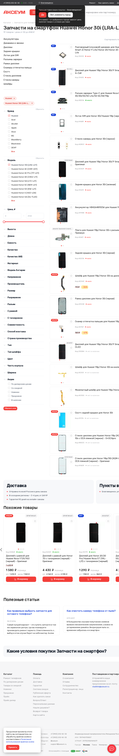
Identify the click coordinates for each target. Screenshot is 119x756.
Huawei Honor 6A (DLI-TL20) (24, 197)
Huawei (14, 116)
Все (13, 151)
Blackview (16, 143)
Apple (14, 128)
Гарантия (37, 685)
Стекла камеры (11, 80)
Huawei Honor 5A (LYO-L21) (23, 181)
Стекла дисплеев (12, 75)
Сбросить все (10, 408)
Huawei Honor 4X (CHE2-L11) (24, 177)
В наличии (16, 400)
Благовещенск (47, 3)
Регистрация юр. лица (73, 689)
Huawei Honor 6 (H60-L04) (23, 193)
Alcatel (14, 124)
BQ (12, 135)
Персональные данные (44, 704)
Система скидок (40, 689)
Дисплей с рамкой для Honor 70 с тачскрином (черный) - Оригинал (58, 558)
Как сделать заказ (106, 3)
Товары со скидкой (12, 685)
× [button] (14, 98)
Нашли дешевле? (41, 708)
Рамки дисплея (11, 63)
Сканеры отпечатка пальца (17, 67)
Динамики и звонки (13, 43)
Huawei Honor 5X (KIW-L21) (23, 189)
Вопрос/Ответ (39, 700)
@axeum (54, 741)
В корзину (22, 579)
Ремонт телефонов (12, 678)
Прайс (6, 696)
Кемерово (103, 745)
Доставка (37, 682)
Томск (94, 745)
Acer (13, 119)
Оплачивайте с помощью (59, 751)
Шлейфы (7, 84)
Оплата (36, 678)
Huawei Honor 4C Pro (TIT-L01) (25, 173)
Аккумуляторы (11, 39)
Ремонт (92, 3)
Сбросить (40, 109)
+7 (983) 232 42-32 (11, 3)
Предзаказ (16, 396)
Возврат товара (40, 711)
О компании (68, 678)
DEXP (13, 147)
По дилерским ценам (21, 384)
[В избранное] (71, 47)
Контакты (67, 693)
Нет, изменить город (60, 15)
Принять (12, 747)
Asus (13, 131)
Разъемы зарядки (12, 59)
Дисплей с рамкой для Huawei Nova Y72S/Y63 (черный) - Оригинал (17, 558)
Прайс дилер (9, 700)
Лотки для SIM (11, 55)
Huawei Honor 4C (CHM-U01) (24, 169)
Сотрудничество (70, 685)
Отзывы (66, 682)
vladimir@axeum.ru (100, 686)
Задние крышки (11, 51)
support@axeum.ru (58, 744)
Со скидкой (16, 388)
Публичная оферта (42, 693)
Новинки (15, 392)
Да (42, 15)
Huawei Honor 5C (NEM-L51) (24, 185)
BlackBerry (16, 139)
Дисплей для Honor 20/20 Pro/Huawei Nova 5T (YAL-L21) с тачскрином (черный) (93, 558)
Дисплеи (7, 47)
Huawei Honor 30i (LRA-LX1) (24, 165)
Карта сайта (39, 715)
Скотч (6, 71)
